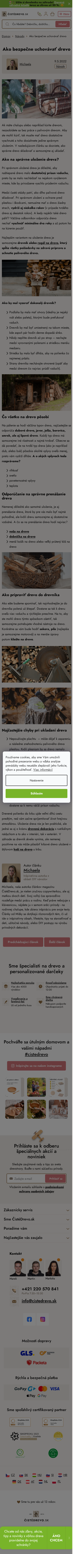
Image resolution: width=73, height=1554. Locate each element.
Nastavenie (36, 780)
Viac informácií (43, 769)
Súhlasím (37, 793)
